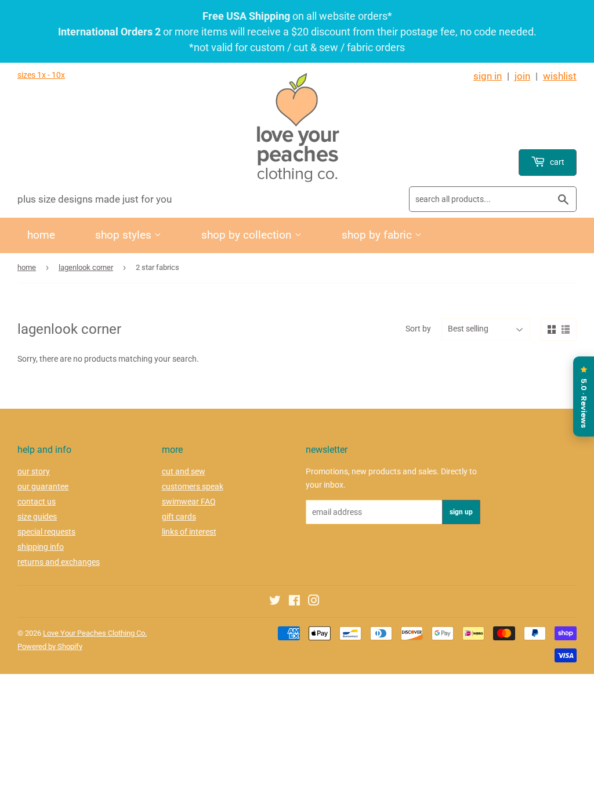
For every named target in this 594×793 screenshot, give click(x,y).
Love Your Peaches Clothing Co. (95, 633)
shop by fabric (378, 234)
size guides (37, 516)
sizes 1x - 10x (41, 75)
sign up (461, 512)
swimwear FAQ (189, 501)
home (41, 234)
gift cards (179, 516)
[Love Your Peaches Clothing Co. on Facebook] (294, 602)
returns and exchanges (58, 562)
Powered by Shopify (49, 646)
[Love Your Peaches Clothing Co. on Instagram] (314, 602)
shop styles (124, 234)
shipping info (40, 547)
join (522, 76)
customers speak (192, 486)
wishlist (560, 76)
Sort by (418, 328)
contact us (36, 501)
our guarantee (42, 486)
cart (556, 162)
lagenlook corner (86, 267)
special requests (46, 531)
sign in (487, 76)
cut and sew (183, 471)
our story (33, 471)
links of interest (189, 531)
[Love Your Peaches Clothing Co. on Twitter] (275, 602)
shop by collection (248, 234)
